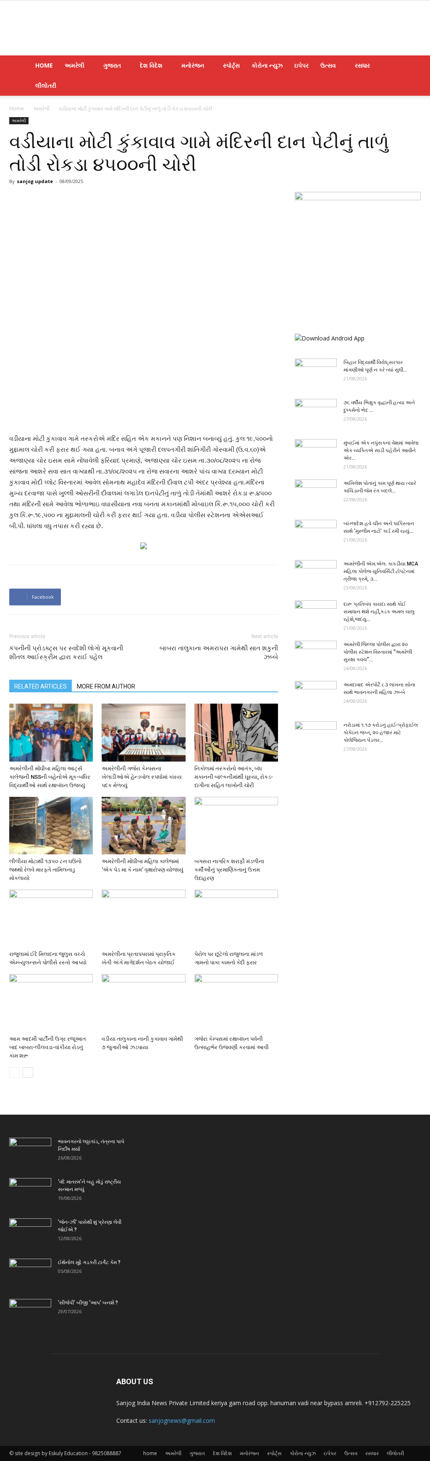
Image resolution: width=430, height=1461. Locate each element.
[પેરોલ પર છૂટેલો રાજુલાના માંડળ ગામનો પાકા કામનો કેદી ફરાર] (236, 918)
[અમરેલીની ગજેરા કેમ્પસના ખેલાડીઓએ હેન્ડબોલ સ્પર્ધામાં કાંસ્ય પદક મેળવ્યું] (143, 732)
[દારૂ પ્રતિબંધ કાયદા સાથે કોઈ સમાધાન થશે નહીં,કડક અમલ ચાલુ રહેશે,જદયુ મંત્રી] (316, 615)
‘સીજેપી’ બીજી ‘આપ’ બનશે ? (88, 1303)
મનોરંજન (192, 65)
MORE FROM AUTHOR (106, 686)
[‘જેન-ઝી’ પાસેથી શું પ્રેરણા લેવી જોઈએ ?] (30, 1233)
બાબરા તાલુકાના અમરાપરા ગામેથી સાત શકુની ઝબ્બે (219, 652)
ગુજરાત (112, 65)
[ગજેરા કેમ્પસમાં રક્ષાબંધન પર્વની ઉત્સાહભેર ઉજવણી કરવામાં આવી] (236, 1003)
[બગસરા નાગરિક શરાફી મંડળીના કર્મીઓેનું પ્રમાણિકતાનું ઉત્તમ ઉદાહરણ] (236, 825)
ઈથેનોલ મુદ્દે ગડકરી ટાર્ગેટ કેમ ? (89, 1262)
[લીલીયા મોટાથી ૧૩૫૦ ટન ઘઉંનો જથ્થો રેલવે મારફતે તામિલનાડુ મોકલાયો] (51, 825)
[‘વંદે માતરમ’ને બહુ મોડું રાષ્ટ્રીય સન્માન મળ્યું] (30, 1192)
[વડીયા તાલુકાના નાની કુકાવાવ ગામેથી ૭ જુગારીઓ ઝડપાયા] (143, 1003)
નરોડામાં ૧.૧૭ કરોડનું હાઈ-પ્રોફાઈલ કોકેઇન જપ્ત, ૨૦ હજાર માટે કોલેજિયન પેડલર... (380, 732)
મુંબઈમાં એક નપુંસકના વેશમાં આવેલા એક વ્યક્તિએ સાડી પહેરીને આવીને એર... (381, 450)
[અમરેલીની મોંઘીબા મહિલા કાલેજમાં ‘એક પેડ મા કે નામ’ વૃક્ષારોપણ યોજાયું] (143, 825)
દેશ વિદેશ (151, 65)
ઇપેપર (301, 65)
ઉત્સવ (328, 65)
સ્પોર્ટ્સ (231, 65)
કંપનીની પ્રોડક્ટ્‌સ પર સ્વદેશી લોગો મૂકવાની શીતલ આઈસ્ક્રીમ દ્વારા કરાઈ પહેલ (66, 652)
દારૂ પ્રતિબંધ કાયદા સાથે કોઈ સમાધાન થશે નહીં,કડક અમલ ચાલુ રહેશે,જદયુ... (378, 611)
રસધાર (362, 65)
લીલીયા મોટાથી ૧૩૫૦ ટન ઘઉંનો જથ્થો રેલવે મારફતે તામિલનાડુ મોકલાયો (45, 869)
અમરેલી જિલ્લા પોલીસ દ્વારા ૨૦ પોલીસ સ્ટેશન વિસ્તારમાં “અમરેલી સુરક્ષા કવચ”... (377, 651)
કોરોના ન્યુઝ (267, 65)
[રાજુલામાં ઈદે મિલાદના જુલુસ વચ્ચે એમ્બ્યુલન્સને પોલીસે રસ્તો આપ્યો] (51, 918)
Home (16, 108)
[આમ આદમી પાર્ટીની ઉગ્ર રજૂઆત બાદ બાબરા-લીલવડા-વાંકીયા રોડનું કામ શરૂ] (51, 1003)
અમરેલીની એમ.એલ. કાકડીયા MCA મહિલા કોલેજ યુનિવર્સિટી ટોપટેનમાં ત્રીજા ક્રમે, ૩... (380, 571)
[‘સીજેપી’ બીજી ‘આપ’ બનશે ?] (30, 1313)
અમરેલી (74, 65)
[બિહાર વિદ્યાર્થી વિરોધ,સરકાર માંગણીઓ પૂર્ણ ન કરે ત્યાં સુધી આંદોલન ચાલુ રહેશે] (316, 373)
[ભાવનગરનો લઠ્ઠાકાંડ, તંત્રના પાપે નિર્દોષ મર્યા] (30, 1152)
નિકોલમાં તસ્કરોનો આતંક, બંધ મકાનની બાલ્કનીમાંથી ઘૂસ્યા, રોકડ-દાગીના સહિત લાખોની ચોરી (233, 776)
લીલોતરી (45, 85)
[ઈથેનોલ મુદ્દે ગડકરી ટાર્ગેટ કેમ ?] (30, 1273)
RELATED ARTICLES (40, 686)
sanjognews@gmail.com (182, 1420)
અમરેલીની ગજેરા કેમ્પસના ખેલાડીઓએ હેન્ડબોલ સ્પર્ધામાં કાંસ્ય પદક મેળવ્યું (142, 776)
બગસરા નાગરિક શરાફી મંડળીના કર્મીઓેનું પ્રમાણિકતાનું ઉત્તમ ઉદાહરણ (229, 869)
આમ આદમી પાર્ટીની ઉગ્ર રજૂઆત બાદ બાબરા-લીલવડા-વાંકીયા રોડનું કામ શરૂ (47, 1047)
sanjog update (35, 181)
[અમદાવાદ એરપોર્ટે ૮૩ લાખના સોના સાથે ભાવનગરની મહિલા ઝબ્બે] (316, 695)
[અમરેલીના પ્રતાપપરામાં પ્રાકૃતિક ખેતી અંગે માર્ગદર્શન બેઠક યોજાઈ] (143, 918)
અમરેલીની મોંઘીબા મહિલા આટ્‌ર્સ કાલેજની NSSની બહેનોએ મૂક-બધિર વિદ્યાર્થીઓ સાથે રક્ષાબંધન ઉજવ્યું (49, 776)
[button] (411, 66)
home (44, 65)
